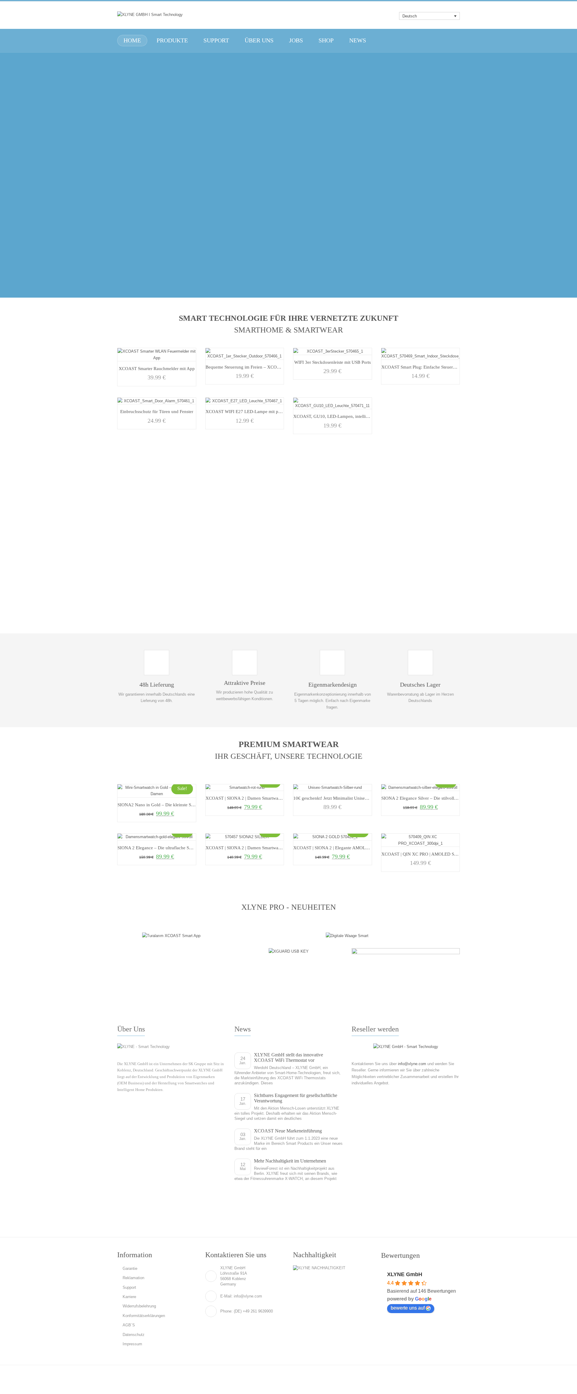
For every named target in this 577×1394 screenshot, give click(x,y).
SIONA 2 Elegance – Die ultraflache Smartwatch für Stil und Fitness (181, 847)
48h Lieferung (156, 685)
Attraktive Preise (244, 683)
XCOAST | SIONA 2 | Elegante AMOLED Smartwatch (344, 847)
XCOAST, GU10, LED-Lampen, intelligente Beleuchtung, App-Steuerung (362, 416)
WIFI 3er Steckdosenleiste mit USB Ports (332, 362)
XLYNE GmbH (404, 1274)
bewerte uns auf (408, 1307)
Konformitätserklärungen (144, 1315)
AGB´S (129, 1325)
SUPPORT (216, 40)
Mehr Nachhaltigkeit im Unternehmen (290, 1161)
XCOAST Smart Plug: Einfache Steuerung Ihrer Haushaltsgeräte (441, 366)
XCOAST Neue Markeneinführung (288, 1131)
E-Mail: (226, 1296)
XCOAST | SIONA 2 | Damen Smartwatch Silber (251, 847)
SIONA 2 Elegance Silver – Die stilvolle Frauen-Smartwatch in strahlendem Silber (458, 798)
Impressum (132, 1344)
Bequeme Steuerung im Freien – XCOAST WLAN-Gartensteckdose (269, 366)
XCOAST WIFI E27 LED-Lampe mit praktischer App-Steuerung (266, 411)
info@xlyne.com (412, 1064)
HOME (132, 40)
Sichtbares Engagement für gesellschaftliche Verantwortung (295, 1098)
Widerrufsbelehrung (139, 1306)
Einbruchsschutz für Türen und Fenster (156, 411)
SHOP (326, 40)
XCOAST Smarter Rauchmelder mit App (157, 368)
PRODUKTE (172, 40)
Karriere (129, 1296)
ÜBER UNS (259, 40)
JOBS (296, 40)
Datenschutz (134, 1334)
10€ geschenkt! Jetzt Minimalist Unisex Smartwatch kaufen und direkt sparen (365, 798)
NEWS (357, 40)
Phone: (226, 1311)
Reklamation (133, 1278)
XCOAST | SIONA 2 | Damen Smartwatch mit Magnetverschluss (266, 798)
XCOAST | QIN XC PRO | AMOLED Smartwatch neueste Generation (446, 853)
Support (129, 1287)
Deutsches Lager (420, 685)
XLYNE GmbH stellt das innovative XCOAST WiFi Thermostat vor (288, 1057)
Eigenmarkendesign (332, 685)
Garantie (130, 1268)
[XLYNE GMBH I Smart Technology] (150, 14)
